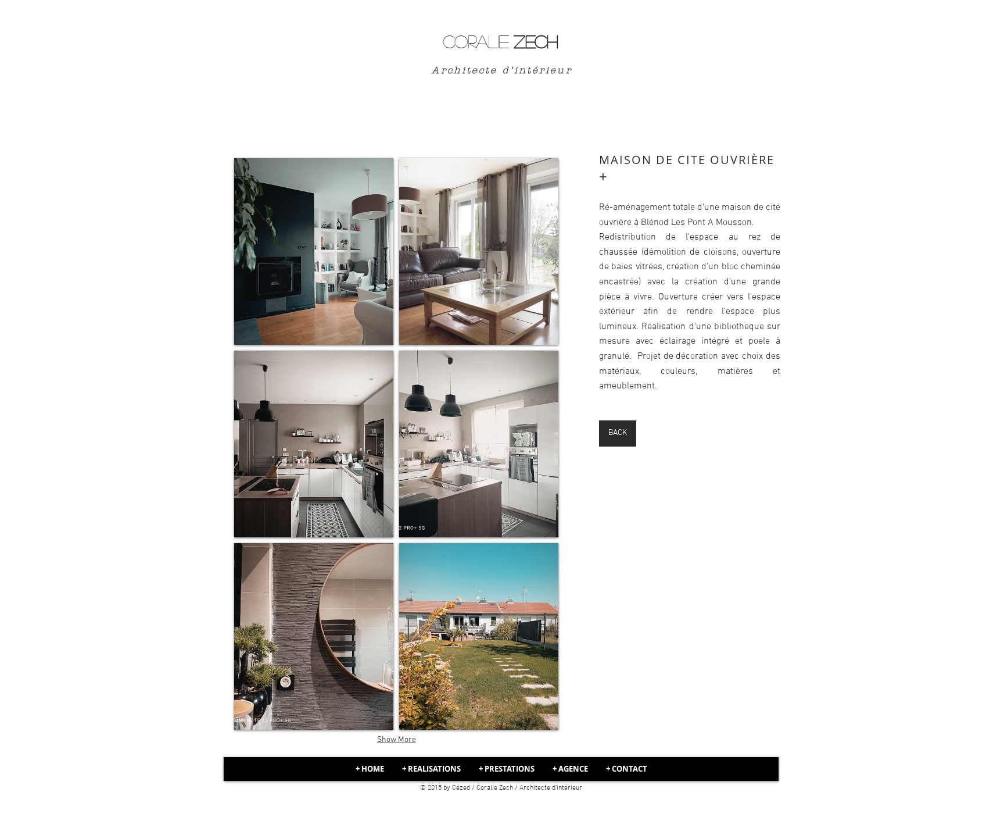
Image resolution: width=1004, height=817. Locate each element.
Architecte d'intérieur (500, 70)
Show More (396, 740)
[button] (313, 251)
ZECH (500, 41)
